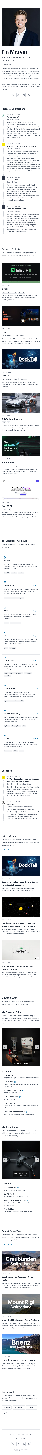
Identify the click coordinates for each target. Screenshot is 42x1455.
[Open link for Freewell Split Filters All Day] (27, 1200)
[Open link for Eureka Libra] (15, 1082)
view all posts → (8, 849)
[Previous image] (5, 1047)
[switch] (21, 1450)
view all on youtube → (10, 1244)
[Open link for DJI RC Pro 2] (15, 1194)
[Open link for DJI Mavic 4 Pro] (18, 1188)
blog (24, 1439)
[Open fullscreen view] (21, 1047)
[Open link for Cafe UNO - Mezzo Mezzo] (26, 1112)
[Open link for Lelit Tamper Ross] (20, 1097)
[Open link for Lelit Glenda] (15, 1075)
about (18, 1439)
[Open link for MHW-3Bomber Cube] (22, 1090)
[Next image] (37, 1047)
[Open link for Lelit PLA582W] (17, 1103)
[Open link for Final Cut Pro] (16, 1209)
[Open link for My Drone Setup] (27, 1173)
